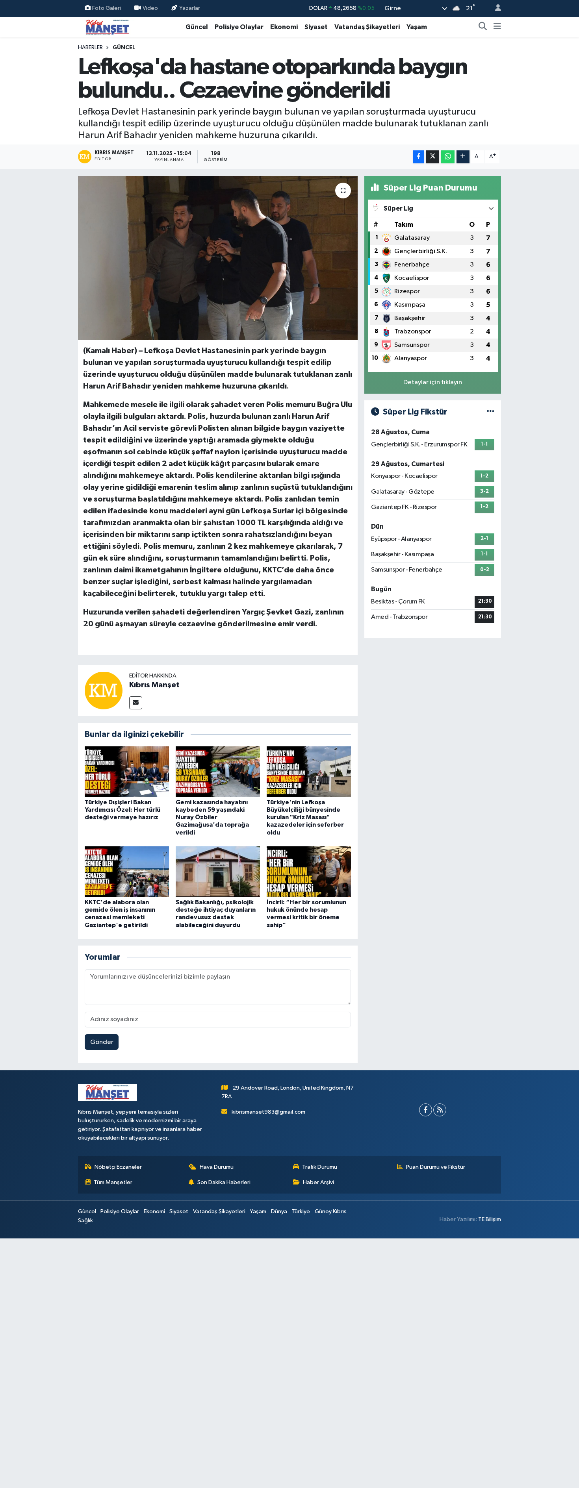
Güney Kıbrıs (331, 1211)
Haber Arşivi (318, 1182)
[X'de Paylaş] (432, 156)
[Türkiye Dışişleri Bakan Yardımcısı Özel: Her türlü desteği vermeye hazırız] (127, 771)
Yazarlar (189, 8)
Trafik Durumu (319, 1167)
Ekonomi (284, 27)
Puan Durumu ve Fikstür (435, 1167)
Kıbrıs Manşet (154, 685)
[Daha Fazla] (463, 156)
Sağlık (85, 1220)
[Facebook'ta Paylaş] (418, 156)
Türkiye (300, 1211)
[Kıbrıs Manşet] (103, 690)
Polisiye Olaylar (239, 27)
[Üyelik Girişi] (494, 8)
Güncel (197, 27)
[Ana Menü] (497, 27)
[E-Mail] (135, 702)
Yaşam (416, 27)
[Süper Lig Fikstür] (490, 412)
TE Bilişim (489, 1219)
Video (150, 8)
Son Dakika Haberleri (224, 1182)
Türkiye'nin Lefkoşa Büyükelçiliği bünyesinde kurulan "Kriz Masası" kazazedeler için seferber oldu (305, 817)
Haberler (90, 47)
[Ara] (482, 27)
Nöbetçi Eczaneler (118, 1167)
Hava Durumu (217, 1167)
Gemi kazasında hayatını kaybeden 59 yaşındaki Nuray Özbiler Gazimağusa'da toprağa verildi (212, 817)
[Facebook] (425, 1109)
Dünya (279, 1211)
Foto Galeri (106, 8)
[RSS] (439, 1109)
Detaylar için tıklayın (432, 382)
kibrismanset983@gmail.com (268, 1112)
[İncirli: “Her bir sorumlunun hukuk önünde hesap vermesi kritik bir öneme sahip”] (309, 871)
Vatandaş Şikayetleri (367, 27)
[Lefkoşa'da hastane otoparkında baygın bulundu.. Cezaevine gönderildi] (218, 258)
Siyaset (316, 27)
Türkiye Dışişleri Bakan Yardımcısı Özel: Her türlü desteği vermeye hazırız (122, 809)
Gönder (101, 1042)
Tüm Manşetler (113, 1182)
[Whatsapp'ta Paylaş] (448, 156)
